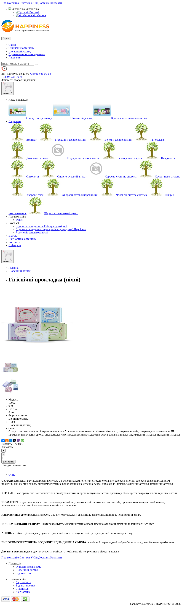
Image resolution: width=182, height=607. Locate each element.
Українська (39, 15)
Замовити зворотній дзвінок (18, 79)
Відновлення (23, 573)
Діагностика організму (22, 238)
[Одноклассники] (7, 440)
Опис (12, 474)
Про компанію (10, 2)
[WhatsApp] (22, 440)
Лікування (15, 57)
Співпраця (15, 245)
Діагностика (23, 591)
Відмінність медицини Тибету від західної (41, 226)
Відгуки (13, 235)
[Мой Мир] (10, 440)
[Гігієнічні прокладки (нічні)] (37, 356)
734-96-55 (12, 76)
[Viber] (18, 440)
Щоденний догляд (20, 51)
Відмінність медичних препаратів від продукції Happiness (51, 229)
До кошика (8, 461)
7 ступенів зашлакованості (32, 232)
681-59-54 (40, 73)
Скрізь (12, 44)
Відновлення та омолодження (27, 54)
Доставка (44, 2)
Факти (19, 219)
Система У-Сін (29, 2)
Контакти (56, 2)
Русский (34, 12)
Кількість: (7, 446)
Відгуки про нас (25, 585)
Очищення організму (21, 47)
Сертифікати (23, 582)
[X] (14, 440)
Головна (13, 267)
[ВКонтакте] (3, 440)
